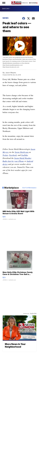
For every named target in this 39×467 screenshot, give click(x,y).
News (6, 18)
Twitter (5, 155)
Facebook (13, 155)
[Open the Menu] (4, 3)
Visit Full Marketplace (29, 187)
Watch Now (33, 3)
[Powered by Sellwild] (33, 313)
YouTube (24, 155)
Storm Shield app (22, 152)
